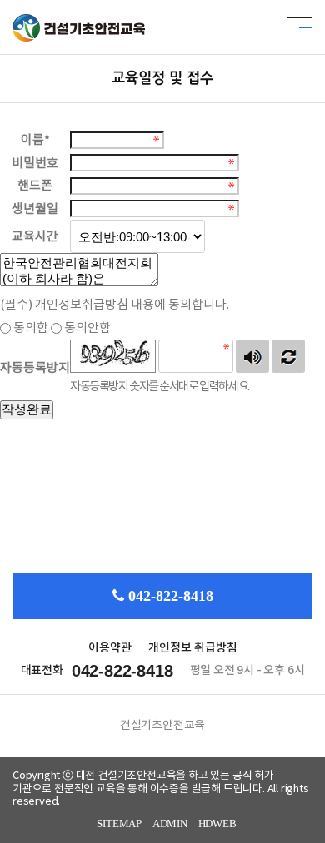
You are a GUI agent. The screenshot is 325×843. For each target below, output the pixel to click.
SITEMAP (119, 823)
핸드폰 (35, 186)
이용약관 (110, 648)
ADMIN (170, 823)
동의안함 (87, 328)
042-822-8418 (170, 596)
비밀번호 (35, 163)
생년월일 (35, 208)
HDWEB (217, 823)
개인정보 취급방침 (193, 648)
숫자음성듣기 (252, 356)
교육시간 (35, 237)
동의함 (30, 328)
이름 (35, 140)
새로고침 (288, 356)
